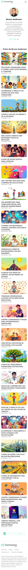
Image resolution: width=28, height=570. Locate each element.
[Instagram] (12, 39)
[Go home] (7, 2)
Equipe (10, 549)
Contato (16, 549)
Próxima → (21, 533)
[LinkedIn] (15, 39)
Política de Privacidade (17, 552)
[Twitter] (17, 39)
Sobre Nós (4, 549)
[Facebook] (10, 39)
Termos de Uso (5, 552)
